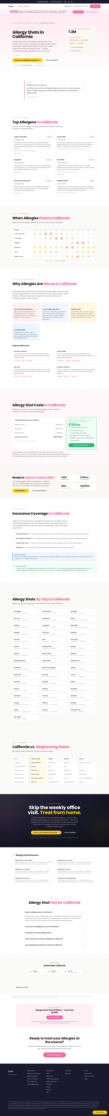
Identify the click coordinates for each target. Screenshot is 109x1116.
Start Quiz (95, 6)
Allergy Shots (28, 23)
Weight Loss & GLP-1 (51, 1081)
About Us (67, 1073)
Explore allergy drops (92, 12)
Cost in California (75, 51)
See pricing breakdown (39, 490)
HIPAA (85, 1079)
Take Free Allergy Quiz (54, 1055)
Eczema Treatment (32, 1079)
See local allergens (52, 60)
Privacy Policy (88, 1073)
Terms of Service (89, 1076)
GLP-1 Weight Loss (32, 1081)
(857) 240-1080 (23, 6)
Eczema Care (78, 6)
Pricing (48, 1087)
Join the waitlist (78, 12)
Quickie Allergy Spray (33, 1084)
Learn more (17, 153)
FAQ (47, 1092)
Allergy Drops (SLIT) (32, 1076)
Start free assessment (80, 445)
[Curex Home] (12, 6)
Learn (13, 23)
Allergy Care (68, 6)
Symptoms (49, 1084)
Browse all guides (70, 832)
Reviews (48, 1089)
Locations (36, 23)
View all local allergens (77, 47)
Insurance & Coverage (52, 1079)
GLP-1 (86, 6)
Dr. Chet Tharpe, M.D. (26, 65)
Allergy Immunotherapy (33, 1073)
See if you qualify (54, 1017)
